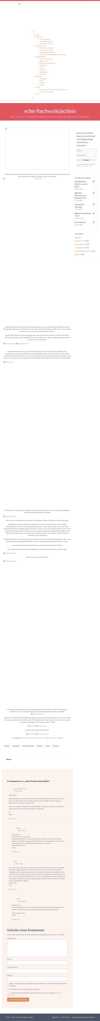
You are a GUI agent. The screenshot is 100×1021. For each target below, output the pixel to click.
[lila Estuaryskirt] (95, 224)
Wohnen (39, 76)
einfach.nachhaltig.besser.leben (33, 738)
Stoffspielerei (44, 72)
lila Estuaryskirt (80, 222)
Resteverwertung (28, 746)
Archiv (38, 87)
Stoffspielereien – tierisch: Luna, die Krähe (81, 184)
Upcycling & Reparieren (47, 63)
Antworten (13, 819)
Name (9, 959)
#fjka (76, 237)
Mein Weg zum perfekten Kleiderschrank (53, 54)
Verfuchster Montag (46, 92)
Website (9, 975)
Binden (7, 746)
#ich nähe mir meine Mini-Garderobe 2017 (54, 89)
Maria (18, 828)
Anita (15, 861)
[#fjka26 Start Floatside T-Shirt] (95, 215)
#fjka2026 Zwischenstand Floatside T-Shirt (81, 195)
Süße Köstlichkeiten (46, 41)
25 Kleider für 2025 (46, 50)
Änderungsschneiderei (47, 52)
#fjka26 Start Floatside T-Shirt (83, 214)
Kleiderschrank (41, 46)
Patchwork (16, 746)
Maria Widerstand (19, 789)
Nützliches (43, 65)
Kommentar (11, 938)
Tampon (39, 746)
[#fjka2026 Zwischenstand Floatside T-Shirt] (95, 195)
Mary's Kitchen (16, 1017)
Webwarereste (84, 117)
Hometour (43, 79)
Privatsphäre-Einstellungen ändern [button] (83, 1017)
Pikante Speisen (45, 39)
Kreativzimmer (41, 57)
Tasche (47, 746)
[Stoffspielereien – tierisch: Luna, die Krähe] (95, 183)
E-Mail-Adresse (12, 967)
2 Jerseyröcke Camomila (79, 205)
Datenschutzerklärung (85, 166)
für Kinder (43, 70)
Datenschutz (65, 1017)
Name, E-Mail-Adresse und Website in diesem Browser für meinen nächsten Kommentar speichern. (38, 985)
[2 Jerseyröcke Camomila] (95, 206)
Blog (37, 35)
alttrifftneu (54, 738)
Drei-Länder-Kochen (46, 43)
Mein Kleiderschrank (47, 48)
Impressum (55, 1017)
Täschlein (56, 746)
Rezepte (38, 37)
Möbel (42, 85)
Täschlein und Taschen (55, 117)
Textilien (42, 83)
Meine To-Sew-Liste (46, 59)
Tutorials (43, 74)
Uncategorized (80, 248)
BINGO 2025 (44, 61)
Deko (41, 68)
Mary (37, 94)
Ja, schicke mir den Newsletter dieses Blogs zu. (24, 989)
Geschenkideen (32, 117)
